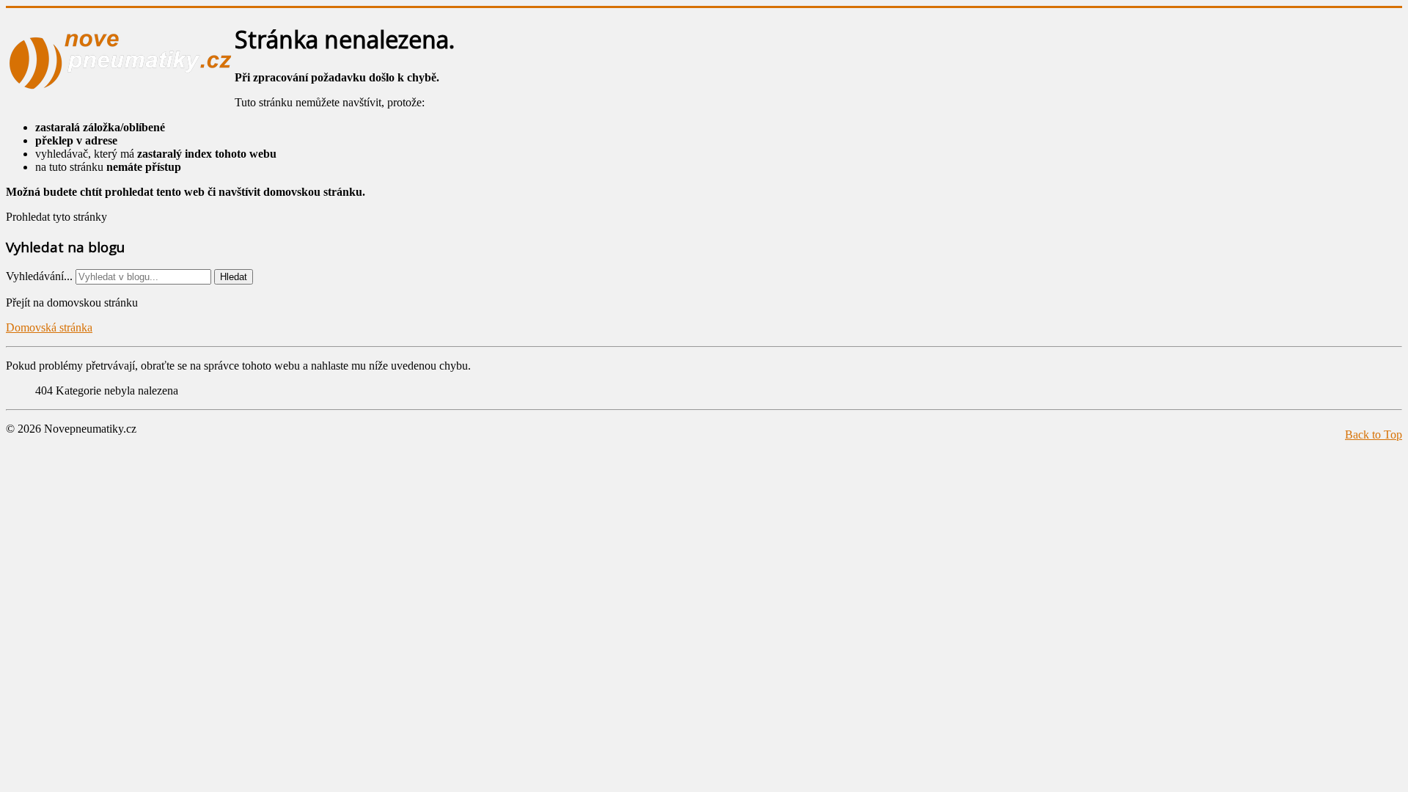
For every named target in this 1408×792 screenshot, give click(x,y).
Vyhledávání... (39, 276)
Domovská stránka (49, 327)
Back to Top (1373, 434)
